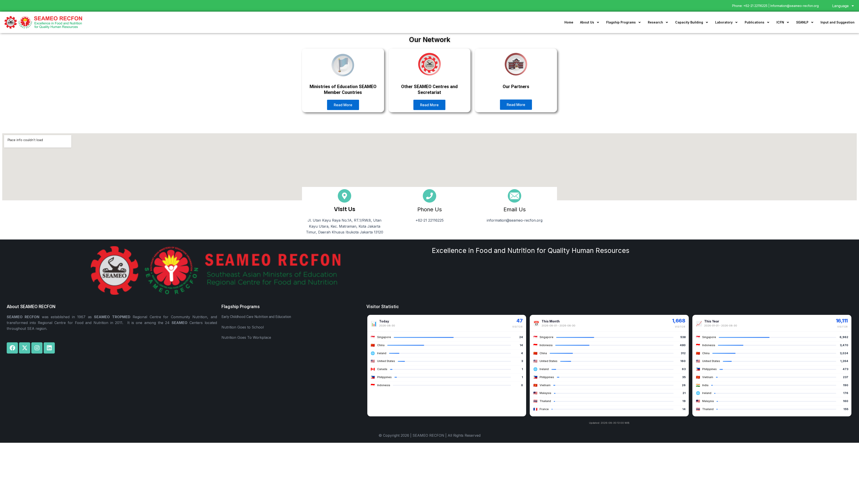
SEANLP (802, 22)
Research (655, 22)
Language (840, 6)
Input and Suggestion (838, 22)
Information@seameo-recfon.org (794, 6)
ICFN (780, 22)
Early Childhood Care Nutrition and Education (256, 317)
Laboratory (724, 22)
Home (568, 22)
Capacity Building (689, 22)
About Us (587, 22)
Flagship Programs (621, 22)
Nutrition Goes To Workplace (246, 337)
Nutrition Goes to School (242, 327)
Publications (754, 22)
